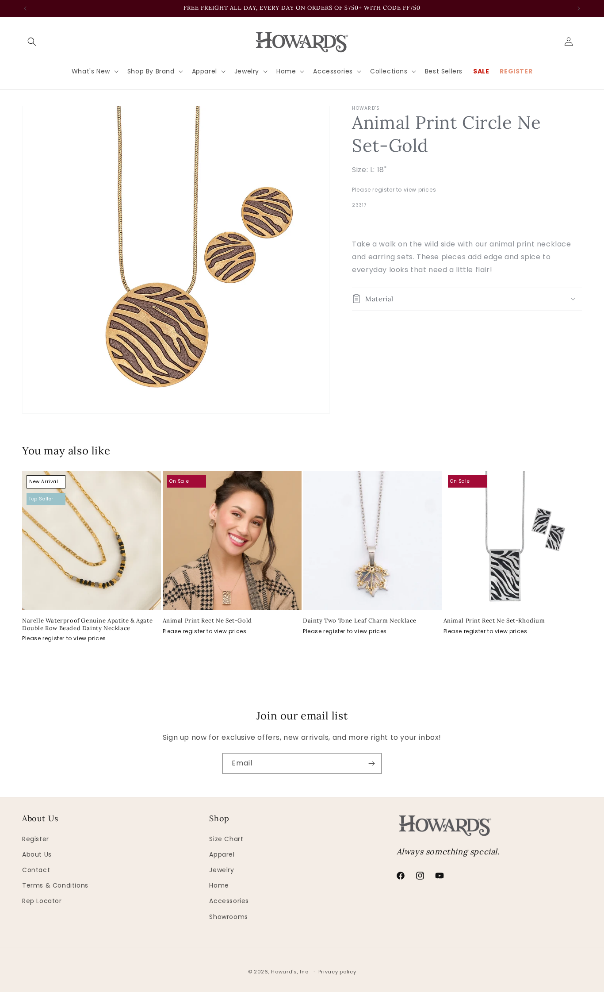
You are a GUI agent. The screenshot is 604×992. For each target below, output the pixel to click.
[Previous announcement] (25, 8)
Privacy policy (337, 971)
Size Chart (226, 838)
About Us (37, 854)
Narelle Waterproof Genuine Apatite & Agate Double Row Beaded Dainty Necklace (87, 624)
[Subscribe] (371, 763)
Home (219, 885)
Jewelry (221, 869)
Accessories (229, 900)
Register (35, 838)
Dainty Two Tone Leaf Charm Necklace (360, 620)
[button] (32, 41)
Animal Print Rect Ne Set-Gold (207, 620)
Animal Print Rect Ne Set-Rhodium (494, 620)
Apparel (221, 854)
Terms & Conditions (55, 885)
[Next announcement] (579, 8)
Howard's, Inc (289, 971)
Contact (36, 869)
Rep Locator (42, 900)
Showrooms (228, 916)
